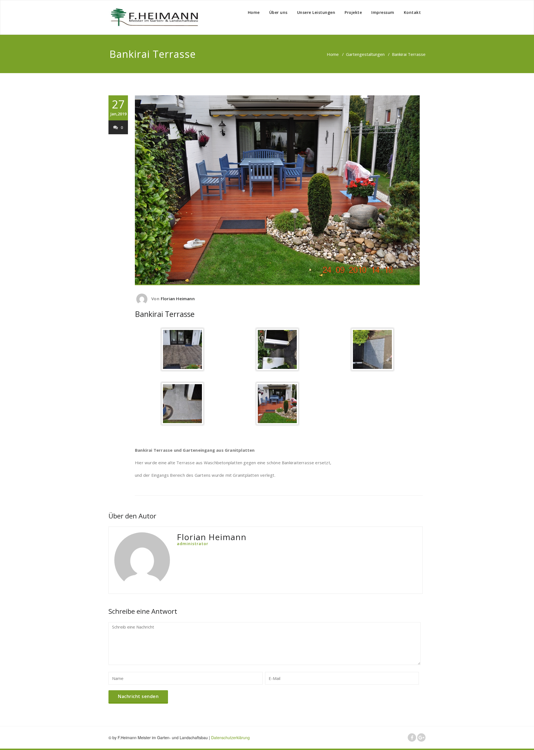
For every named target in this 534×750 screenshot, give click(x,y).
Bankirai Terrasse (165, 314)
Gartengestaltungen (365, 54)
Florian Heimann (178, 298)
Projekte (353, 12)
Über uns (278, 12)
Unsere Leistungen (316, 12)
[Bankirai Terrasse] (279, 190)
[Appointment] (154, 17)
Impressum (382, 12)
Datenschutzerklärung (230, 737)
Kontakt (412, 12)
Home (254, 12)
